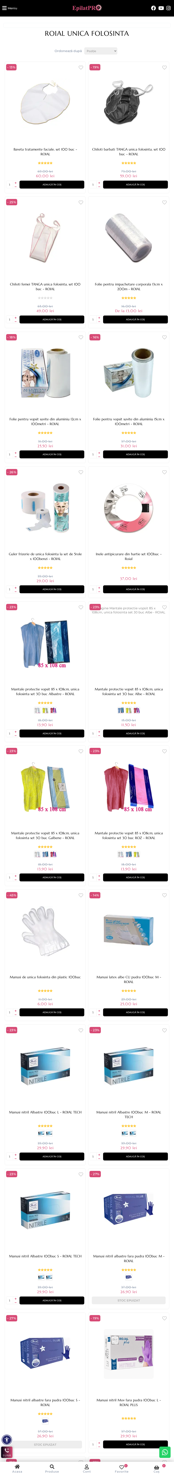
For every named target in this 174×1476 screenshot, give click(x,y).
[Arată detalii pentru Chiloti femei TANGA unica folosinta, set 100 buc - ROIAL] (45, 238)
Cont (87, 1471)
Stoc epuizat (129, 1300)
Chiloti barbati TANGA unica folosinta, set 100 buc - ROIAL (128, 151)
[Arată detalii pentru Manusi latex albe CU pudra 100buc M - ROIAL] (129, 931)
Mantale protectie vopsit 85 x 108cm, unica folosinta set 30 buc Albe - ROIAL (129, 691)
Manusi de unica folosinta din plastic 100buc (45, 977)
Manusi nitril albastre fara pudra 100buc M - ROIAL (128, 1258)
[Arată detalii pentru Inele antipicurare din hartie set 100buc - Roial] (129, 508)
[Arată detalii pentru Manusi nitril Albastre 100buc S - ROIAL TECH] (41, 1135)
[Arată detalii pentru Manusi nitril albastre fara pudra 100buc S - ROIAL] (129, 1279)
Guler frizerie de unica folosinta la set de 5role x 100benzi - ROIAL (45, 556)
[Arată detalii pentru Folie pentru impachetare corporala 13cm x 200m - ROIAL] (129, 238)
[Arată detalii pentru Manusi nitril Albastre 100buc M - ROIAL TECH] (49, 1135)
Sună (7, 1455)
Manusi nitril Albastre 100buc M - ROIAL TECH (128, 1114)
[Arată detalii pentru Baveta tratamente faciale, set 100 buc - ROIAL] (45, 103)
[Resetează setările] (6, 1439)
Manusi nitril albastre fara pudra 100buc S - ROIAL (45, 1402)
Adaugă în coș (52, 184)
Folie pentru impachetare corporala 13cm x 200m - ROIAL (129, 286)
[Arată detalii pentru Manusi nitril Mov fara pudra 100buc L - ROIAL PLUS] (129, 1354)
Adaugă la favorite (81, 67)
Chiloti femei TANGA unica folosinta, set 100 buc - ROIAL (45, 286)
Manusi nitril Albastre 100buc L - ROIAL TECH (45, 1112)
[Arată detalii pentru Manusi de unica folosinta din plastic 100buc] (45, 931)
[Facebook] (153, 8)
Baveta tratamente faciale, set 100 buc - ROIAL (45, 151)
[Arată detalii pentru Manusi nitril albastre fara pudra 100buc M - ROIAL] (129, 1210)
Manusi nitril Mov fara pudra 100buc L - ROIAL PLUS (129, 1402)
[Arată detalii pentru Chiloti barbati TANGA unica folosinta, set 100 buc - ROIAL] (129, 103)
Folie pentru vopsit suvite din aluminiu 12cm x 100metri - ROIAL (45, 421)
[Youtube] (161, 8)
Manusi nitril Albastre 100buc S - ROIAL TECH (45, 1256)
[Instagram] (168, 8)
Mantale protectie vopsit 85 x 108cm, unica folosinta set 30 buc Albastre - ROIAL (45, 691)
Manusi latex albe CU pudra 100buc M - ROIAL (129, 979)
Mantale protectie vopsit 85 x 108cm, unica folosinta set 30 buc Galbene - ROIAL (45, 835)
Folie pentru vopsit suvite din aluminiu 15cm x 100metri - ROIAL (128, 421)
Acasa (17, 1471)
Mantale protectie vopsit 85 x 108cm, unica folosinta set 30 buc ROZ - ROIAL (129, 835)
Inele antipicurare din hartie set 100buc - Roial (129, 556)
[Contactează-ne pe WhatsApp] (165, 1452)
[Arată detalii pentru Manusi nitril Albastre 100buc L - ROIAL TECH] (45, 1066)
